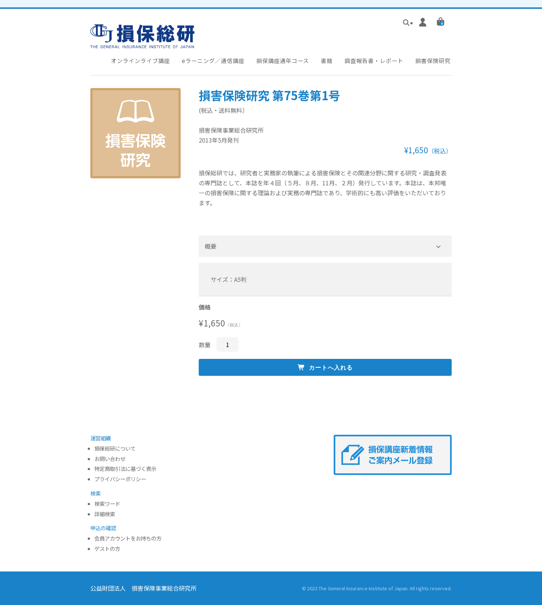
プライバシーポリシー (120, 479)
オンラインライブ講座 (140, 60)
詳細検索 (104, 514)
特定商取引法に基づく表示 (125, 468)
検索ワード (107, 503)
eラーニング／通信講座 (213, 60)
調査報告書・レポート (373, 60)
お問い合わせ (109, 458)
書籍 (327, 60)
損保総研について (115, 448)
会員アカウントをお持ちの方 (127, 538)
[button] (325, 246)
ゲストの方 (107, 548)
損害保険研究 (433, 60)
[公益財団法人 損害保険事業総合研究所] (142, 43)
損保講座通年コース (282, 60)
